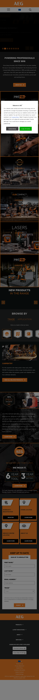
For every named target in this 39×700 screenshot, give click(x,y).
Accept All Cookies (25, 128)
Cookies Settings (12, 128)
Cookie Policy (15, 117)
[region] (19, 117)
